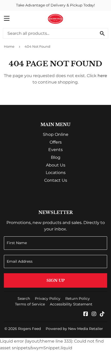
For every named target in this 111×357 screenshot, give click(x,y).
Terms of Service (30, 304)
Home (9, 46)
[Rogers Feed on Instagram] (94, 314)
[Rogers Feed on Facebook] (85, 314)
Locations (56, 172)
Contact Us (55, 180)
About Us (55, 165)
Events (55, 149)
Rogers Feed (29, 329)
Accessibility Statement (71, 304)
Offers (56, 142)
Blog (55, 157)
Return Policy (77, 298)
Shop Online (55, 134)
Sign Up (55, 280)
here (102, 75)
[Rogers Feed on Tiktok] (102, 314)
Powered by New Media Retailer (74, 329)
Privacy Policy (47, 298)
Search (24, 298)
